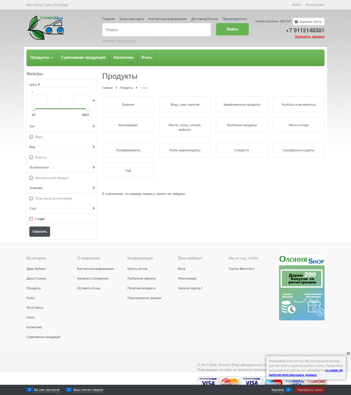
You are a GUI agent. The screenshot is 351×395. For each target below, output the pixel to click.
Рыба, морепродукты (185, 150)
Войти (297, 4)
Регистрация (315, 4)
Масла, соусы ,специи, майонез (185, 127)
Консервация (128, 125)
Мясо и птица (299, 125)
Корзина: (310, 21)
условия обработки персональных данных (306, 372)
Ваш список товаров (88, 389)
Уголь (146, 57)
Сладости (242, 150)
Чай (128, 170)
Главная (108, 18)
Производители (234, 18)
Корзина (278, 389)
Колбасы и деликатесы (299, 104)
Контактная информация (168, 18)
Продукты (40, 57)
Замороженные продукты (242, 104)
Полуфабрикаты (128, 150)
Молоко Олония (126, 40)
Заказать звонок (310, 36)
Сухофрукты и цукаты (299, 150)
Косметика (123, 57)
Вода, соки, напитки (185, 104)
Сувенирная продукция (83, 57)
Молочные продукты (242, 125)
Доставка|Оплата (204, 18)
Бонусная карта (131, 18)
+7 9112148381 (305, 30)
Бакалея (128, 104)
